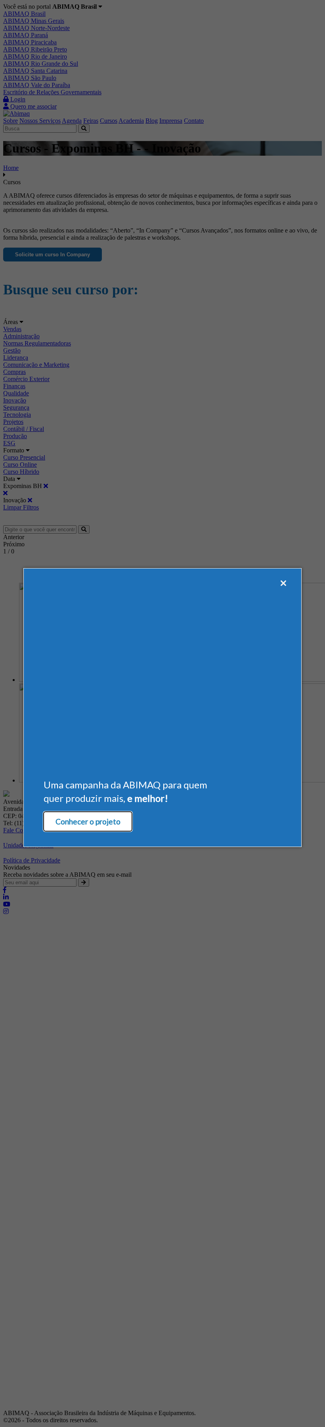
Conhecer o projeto (87, 821)
